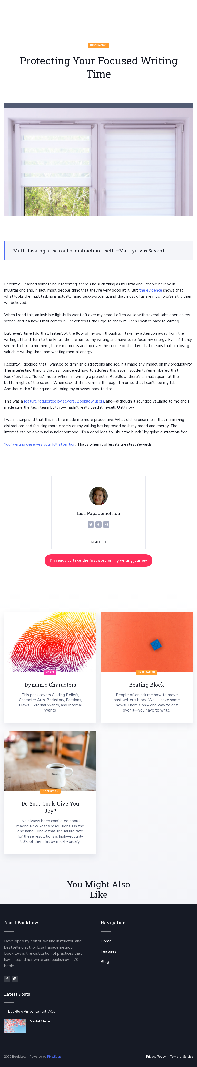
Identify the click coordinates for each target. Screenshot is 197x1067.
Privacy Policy (156, 1057)
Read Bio (98, 542)
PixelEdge (54, 1057)
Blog (105, 961)
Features (108, 951)
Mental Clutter (40, 1021)
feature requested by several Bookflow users (64, 401)
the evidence (150, 290)
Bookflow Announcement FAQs (31, 1011)
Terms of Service (181, 1057)
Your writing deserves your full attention (39, 444)
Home (106, 941)
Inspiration (98, 45)
